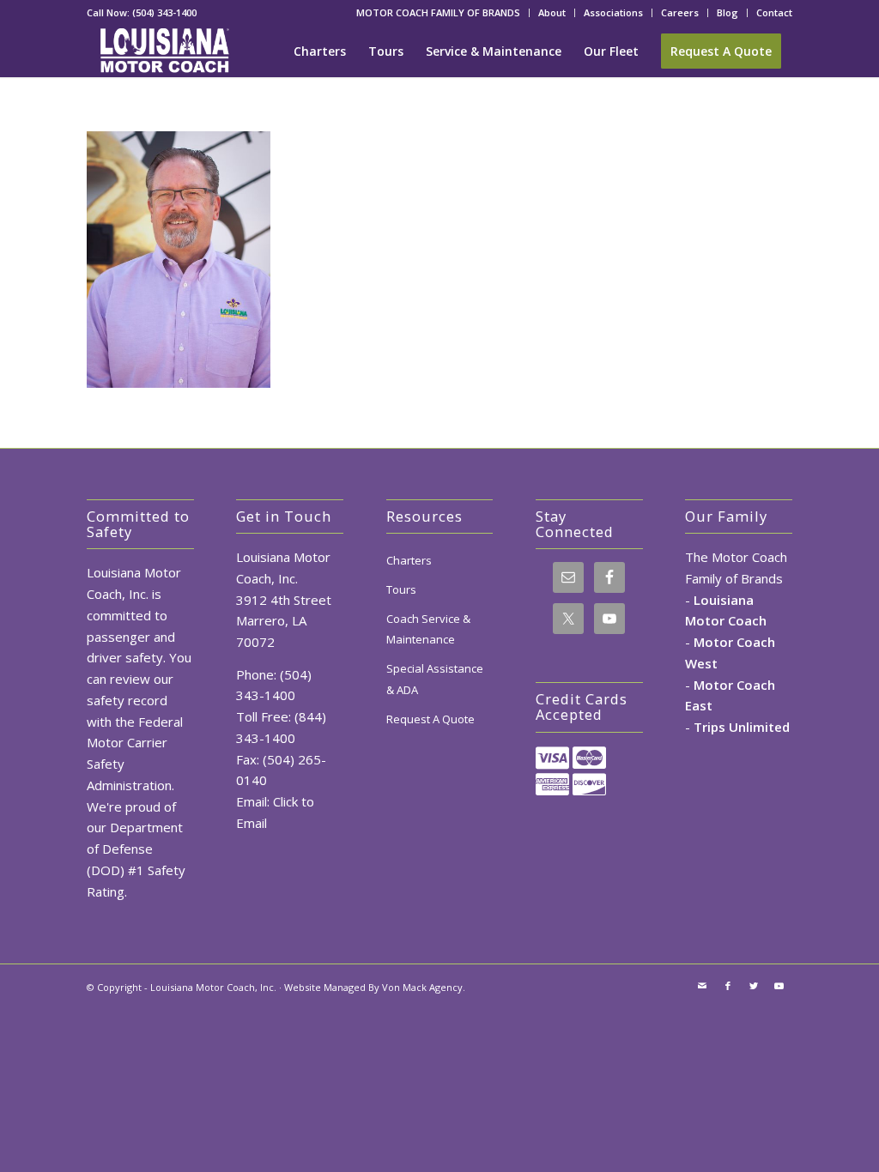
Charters (409, 560)
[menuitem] (439, 13)
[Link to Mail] (702, 986)
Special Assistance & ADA (434, 679)
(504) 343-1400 (164, 12)
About (552, 12)
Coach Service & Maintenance (428, 629)
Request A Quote (430, 719)
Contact (774, 12)
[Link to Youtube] (779, 986)
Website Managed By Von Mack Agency (373, 987)
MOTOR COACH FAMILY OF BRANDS (438, 12)
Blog (727, 12)
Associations (613, 12)
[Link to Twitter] (754, 986)
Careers (680, 12)
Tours (401, 589)
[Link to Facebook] (728, 986)
